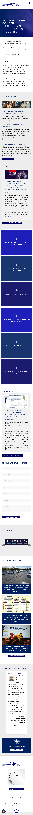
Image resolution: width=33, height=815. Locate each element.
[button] (3, 545)
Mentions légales (16, 807)
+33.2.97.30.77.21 (14, 777)
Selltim (19, 805)
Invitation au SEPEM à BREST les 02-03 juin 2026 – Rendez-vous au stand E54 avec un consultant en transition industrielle (16, 186)
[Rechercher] (29, 3)
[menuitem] (29, 3)
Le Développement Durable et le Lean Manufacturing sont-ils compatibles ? (15, 413)
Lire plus (10, 216)
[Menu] (16, 811)
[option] (16, 542)
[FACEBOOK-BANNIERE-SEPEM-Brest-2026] (16, 174)
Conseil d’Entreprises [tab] (12, 54)
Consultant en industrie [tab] (13, 58)
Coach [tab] (7, 61)
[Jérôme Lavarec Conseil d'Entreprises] (13, 4)
